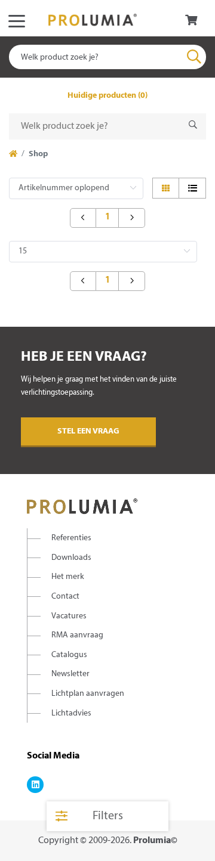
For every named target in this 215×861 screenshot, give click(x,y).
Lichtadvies (71, 713)
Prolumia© (155, 840)
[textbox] (107, 57)
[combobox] (107, 57)
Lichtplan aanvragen (87, 693)
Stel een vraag (88, 431)
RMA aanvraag (77, 635)
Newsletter (70, 674)
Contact (65, 596)
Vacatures (69, 616)
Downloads (71, 557)
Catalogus (69, 655)
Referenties (71, 538)
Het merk (67, 576)
